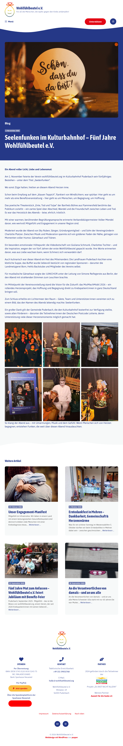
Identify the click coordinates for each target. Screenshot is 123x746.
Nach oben (79, 714)
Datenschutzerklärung (61, 714)
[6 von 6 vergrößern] (115, 371)
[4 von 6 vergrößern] (38, 371)
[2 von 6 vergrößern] (77, 325)
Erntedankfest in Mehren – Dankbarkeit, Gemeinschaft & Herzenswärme (88, 516)
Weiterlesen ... (35, 525)
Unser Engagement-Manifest (27, 512)
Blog (7, 123)
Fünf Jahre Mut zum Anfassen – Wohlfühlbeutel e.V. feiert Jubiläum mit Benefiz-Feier (28, 592)
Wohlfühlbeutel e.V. (29, 8)
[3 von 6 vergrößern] (115, 325)
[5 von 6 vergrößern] (77, 371)
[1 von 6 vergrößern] (38, 325)
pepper (75, 737)
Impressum (44, 714)
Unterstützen (95, 21)
